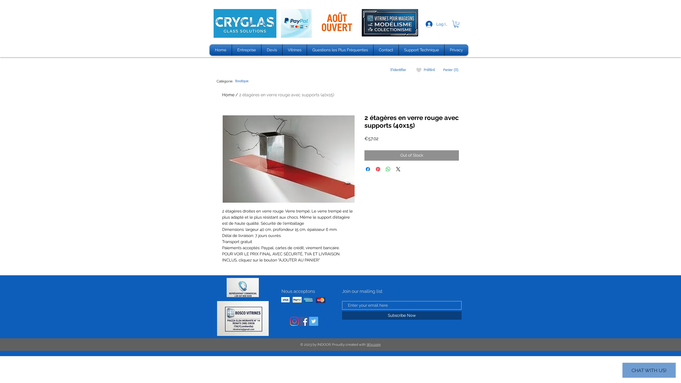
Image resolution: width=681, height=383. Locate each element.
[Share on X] (398, 169)
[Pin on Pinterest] (378, 169)
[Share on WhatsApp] (388, 169)
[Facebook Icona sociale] (304, 321)
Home (228, 94)
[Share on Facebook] (368, 169)
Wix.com (374, 345)
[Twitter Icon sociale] (313, 321)
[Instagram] (294, 321)
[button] (456, 24)
